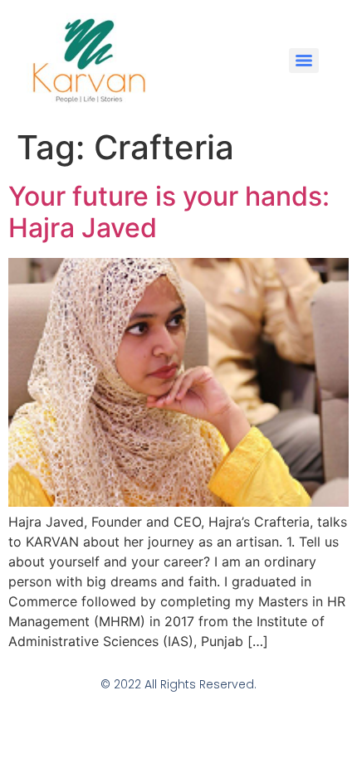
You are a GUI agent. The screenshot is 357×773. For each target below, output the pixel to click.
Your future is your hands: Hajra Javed (169, 212)
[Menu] (304, 60)
